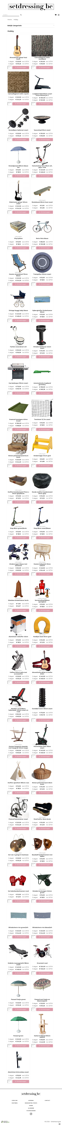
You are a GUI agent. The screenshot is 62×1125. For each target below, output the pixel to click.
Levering (31, 1100)
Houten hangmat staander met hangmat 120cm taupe (18, 747)
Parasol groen (18, 1036)
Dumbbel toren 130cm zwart (42, 709)
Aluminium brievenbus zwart (18, 1072)
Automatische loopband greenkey (42, 383)
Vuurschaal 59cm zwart (42, 130)
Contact (47, 1100)
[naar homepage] (31, 7)
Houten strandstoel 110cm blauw (18, 275)
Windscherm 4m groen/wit (18, 927)
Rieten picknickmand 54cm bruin (18, 456)
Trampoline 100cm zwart (42, 274)
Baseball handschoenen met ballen (42, 855)
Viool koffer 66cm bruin (42, 819)
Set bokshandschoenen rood (18, 891)
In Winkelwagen (20, 67)
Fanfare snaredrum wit (18, 347)
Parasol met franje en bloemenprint (42, 1000)
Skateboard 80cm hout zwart (42, 202)
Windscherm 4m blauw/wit (42, 927)
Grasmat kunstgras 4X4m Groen (18, 420)
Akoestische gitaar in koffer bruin (42, 673)
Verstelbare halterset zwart (18, 130)
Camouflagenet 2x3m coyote (18, 94)
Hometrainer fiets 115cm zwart (42, 747)
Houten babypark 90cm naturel (42, 564)
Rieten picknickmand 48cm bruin (42, 783)
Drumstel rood (42, 963)
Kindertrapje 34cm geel (42, 456)
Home (10, 19)
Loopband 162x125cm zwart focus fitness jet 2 (42, 94)
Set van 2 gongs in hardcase (18, 855)
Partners (15, 1103)
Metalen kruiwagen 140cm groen (42, 891)
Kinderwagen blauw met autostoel (18, 564)
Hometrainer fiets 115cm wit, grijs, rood (42, 166)
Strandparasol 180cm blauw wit (18, 166)
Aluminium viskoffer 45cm (18, 636)
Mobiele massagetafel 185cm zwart (18, 963)
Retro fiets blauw (42, 238)
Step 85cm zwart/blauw (42, 528)
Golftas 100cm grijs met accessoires (18, 673)
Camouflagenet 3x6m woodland (42, 58)
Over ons (14, 1100)
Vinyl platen (18, 238)
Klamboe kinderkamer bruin (18, 600)
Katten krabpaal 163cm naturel (42, 1036)
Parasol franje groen (18, 999)
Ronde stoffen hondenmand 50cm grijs (42, 492)
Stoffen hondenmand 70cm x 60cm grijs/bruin (18, 492)
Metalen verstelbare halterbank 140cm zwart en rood (18, 710)
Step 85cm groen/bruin (18, 528)
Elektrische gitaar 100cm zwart (18, 203)
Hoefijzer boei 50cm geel (42, 636)
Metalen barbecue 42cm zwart (42, 347)
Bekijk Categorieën (15, 25)
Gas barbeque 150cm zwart (18, 383)
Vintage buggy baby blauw (18, 310)
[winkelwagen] (56, 15)
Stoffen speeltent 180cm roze (18, 783)
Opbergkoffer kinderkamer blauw (42, 311)
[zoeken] (21, 15)
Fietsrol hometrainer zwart (18, 819)
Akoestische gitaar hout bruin (18, 58)
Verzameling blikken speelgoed (42, 601)
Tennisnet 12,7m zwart (42, 419)
